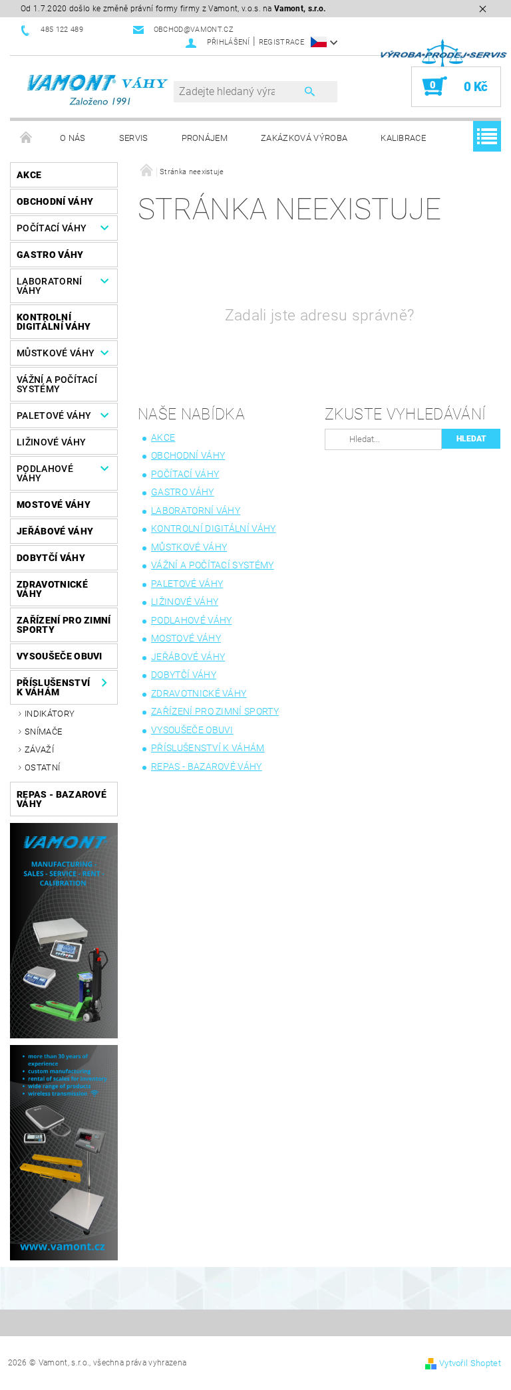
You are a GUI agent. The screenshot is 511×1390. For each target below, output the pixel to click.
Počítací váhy (51, 228)
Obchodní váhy (55, 201)
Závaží (39, 749)
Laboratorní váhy (50, 286)
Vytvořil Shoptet (470, 1363)
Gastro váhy (50, 254)
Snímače (43, 732)
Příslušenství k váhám (53, 687)
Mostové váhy (53, 504)
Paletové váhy (54, 415)
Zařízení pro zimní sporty (64, 625)
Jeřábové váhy (55, 531)
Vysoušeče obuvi (59, 656)
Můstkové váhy (55, 353)
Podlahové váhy (45, 473)
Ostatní (42, 767)
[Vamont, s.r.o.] (98, 90)
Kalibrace (403, 138)
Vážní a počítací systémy (57, 384)
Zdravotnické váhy (52, 589)
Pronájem (205, 138)
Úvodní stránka (26, 138)
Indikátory (50, 714)
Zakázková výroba (304, 138)
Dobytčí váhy (51, 557)
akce (29, 175)
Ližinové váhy (51, 442)
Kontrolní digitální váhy (53, 322)
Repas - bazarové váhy (61, 799)
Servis (133, 138)
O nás (73, 138)
